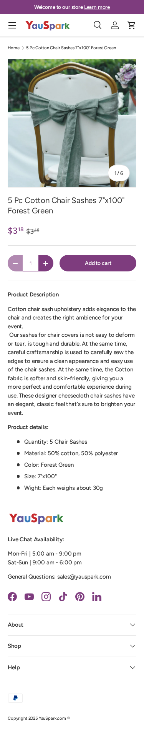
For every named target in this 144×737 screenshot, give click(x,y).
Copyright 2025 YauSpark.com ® (39, 718)
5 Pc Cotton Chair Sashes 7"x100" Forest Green (71, 48)
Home (13, 48)
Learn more (97, 7)
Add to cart (98, 263)
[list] (72, 123)
